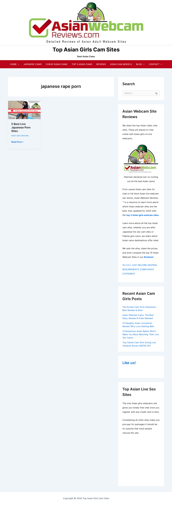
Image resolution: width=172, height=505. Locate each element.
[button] (18, 64)
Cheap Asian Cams (56, 64)
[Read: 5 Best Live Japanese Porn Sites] (24, 109)
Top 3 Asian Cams (82, 64)
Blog (139, 64)
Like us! (129, 363)
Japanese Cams (33, 64)
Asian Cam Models (121, 64)
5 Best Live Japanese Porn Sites (21, 127)
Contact (154, 64)
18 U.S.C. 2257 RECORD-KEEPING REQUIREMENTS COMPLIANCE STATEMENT (139, 269)
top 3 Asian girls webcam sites (142, 215)
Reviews (101, 64)
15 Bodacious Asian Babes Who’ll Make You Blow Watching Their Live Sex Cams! (140, 334)
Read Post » (17, 142)
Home (13, 64)
